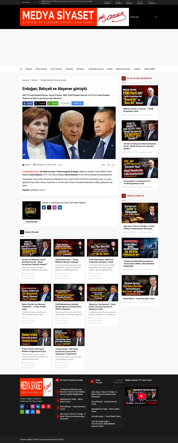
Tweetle (42, 103)
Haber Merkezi (31, 222)
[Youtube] (43, 406)
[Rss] (38, 412)
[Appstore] (33, 412)
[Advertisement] (89, 47)
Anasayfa (25, 80)
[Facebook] (22, 406)
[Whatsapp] (22, 412)
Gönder (55, 103)
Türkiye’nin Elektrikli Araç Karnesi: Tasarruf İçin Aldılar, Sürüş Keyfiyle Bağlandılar (67, 2)
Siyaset (27, 165)
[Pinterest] (49, 406)
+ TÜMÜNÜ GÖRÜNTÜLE (118, 381)
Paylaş (29, 103)
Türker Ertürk (28, 323)
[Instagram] (33, 406)
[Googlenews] (27, 412)
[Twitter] (27, 406)
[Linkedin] (38, 406)
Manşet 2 (35, 80)
